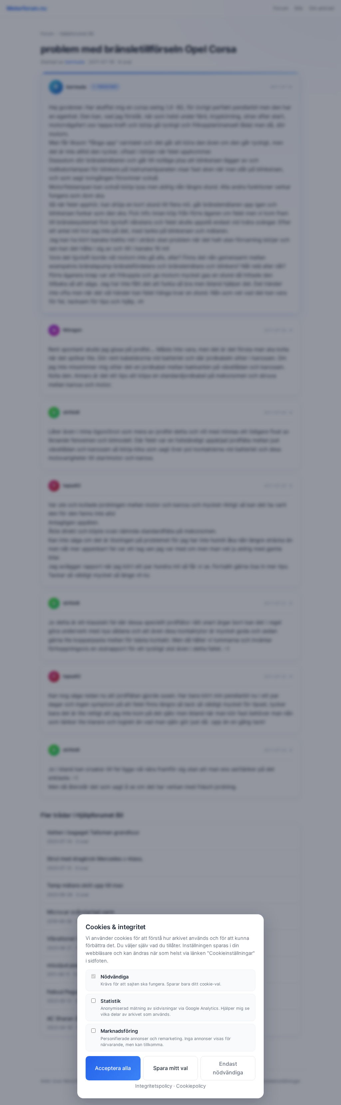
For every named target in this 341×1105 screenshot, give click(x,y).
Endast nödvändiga (228, 1068)
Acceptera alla (113, 1068)
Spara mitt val (170, 1068)
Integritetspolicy (153, 1086)
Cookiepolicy (191, 1086)
